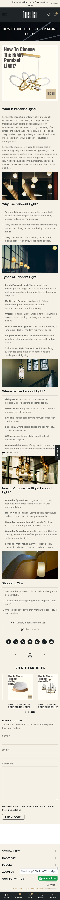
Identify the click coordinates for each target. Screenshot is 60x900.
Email (5, 749)
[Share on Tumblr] (30, 641)
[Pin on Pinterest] (22, 641)
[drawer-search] (49, 14)
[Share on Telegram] (37, 641)
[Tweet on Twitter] (15, 641)
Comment (8, 763)
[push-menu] (4, 15)
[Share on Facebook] (8, 641)
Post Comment (13, 816)
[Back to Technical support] (30, 655)
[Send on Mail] (51, 641)
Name (6, 735)
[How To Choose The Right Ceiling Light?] (44, 655)
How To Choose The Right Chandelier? (43, 706)
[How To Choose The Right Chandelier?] (15, 655)
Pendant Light (39, 622)
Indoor (28, 622)
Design (20, 622)
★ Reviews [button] (57, 452)
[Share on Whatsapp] (44, 641)
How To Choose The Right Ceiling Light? (13, 706)
